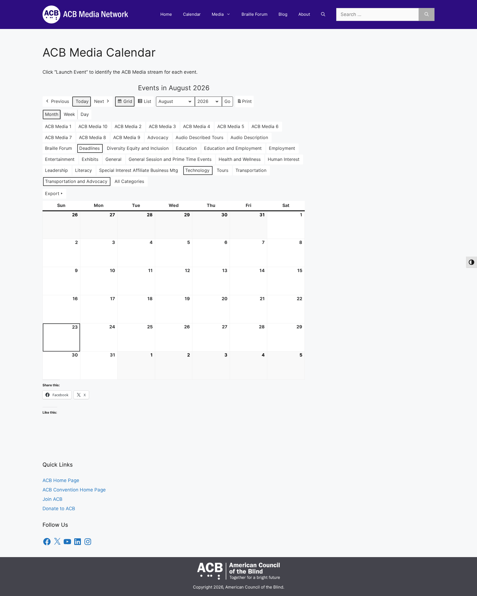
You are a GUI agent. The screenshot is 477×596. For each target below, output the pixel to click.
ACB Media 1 (58, 126)
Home (166, 14)
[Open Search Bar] (323, 14)
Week (69, 114)
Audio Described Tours (199, 137)
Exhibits (90, 159)
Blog (283, 14)
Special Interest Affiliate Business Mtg (138, 170)
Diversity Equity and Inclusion (138, 148)
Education (186, 148)
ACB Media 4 (196, 126)
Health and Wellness (240, 159)
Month (51, 114)
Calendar (192, 14)
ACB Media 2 (128, 126)
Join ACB (52, 499)
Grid (124, 103)
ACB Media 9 (126, 137)
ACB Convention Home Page (74, 490)
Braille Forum (254, 14)
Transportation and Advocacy (76, 181)
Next (99, 101)
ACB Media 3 (162, 126)
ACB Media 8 (92, 137)
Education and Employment (233, 148)
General (113, 159)
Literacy (83, 170)
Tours (222, 170)
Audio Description (249, 137)
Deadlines (89, 148)
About (304, 14)
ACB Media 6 (265, 126)
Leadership (56, 170)
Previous (60, 101)
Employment (282, 148)
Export (52, 193)
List (144, 103)
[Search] (426, 14)
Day (85, 114)
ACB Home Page (61, 480)
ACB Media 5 (230, 126)
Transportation (250, 170)
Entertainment (60, 159)
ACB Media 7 (58, 137)
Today (82, 101)
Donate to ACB (59, 508)
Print (244, 103)
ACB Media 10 (92, 126)
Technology (197, 170)
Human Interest (284, 159)
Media (218, 14)
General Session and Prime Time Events (170, 159)
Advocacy (157, 137)
